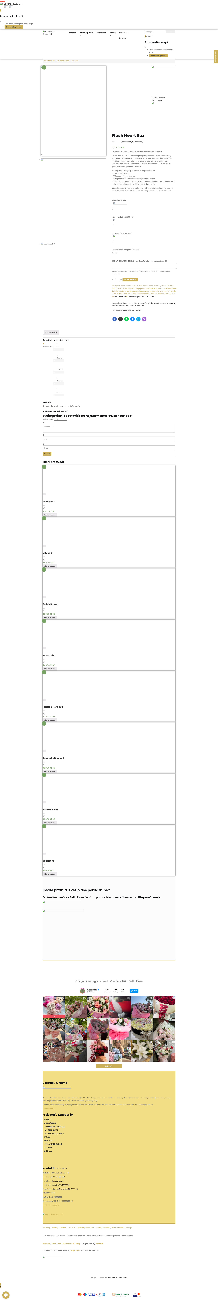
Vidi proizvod (49, 515)
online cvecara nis (137, 306)
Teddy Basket (50, 604)
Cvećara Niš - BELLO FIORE (131, 310)
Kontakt (99, 1244)
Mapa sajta (75, 1250)
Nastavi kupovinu (13, 27)
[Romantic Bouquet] (64, 736)
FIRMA (109, 1278)
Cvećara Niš (171, 303)
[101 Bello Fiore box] (64, 684)
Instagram (56, 1205)
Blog (78, 1244)
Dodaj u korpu (130, 279)
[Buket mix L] (64, 633)
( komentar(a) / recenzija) (132, 141)
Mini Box (47, 552)
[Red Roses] (64, 838)
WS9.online (123, 1278)
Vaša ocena (48, 419)
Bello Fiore (56, 1244)
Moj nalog (46, 1228)
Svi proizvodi (154, 303)
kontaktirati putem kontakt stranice (142, 296)
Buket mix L (49, 655)
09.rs (115, 1278)
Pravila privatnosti (103, 1228)
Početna (47, 61)
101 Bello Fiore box (53, 706)
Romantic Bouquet (53, 758)
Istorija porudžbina (59, 1228)
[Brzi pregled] (44, 494)
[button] (0, 10)
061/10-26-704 (120, 296)
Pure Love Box (50, 809)
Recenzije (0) (51, 332)
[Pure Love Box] (64, 787)
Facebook (46, 1205)
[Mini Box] (64, 530)
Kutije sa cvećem (58, 61)
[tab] (51, 332)
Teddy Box (49, 501)
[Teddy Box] (64, 479)
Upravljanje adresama (85, 1228)
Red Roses (48, 860)
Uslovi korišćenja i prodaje (122, 1228)
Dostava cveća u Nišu (120, 306)
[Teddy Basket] (64, 582)
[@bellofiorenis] (82, 991)
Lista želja (71, 1228)
